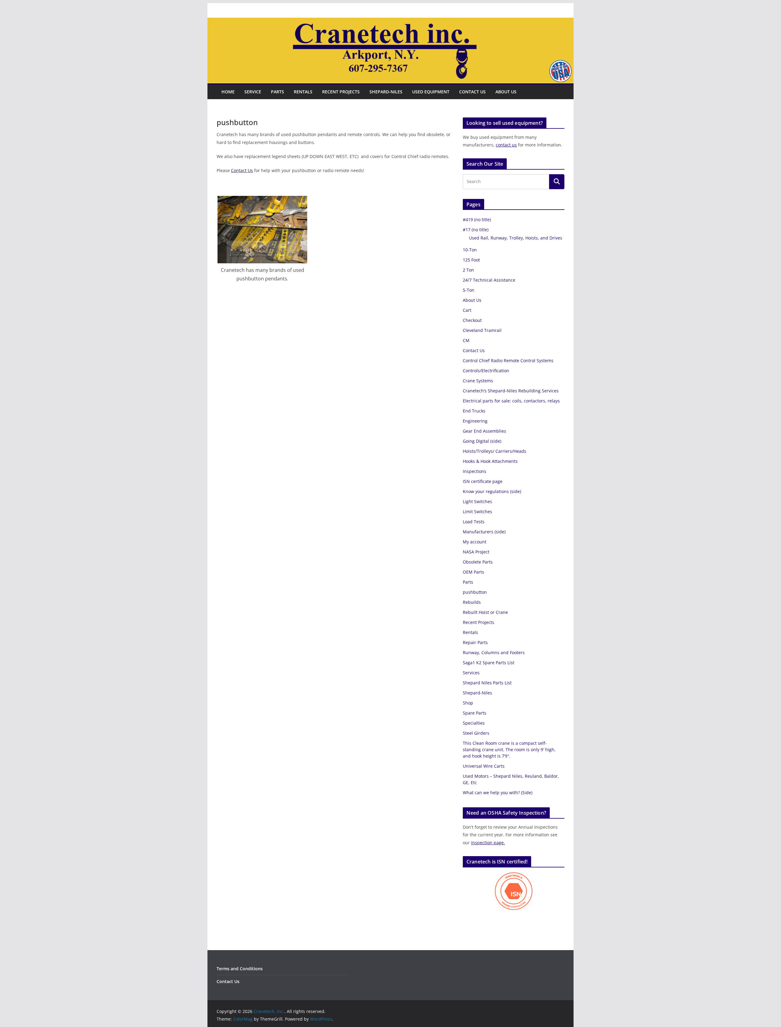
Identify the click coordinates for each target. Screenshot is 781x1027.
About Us (505, 92)
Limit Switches (477, 511)
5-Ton (468, 290)
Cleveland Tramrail (482, 330)
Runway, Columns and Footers (494, 652)
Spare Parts (474, 713)
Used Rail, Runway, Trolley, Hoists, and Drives (515, 238)
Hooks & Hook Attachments (490, 461)
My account (474, 542)
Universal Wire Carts (484, 766)
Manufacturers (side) (484, 532)
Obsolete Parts (478, 562)
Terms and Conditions (240, 968)
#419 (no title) (477, 219)
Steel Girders (476, 733)
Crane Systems (478, 381)
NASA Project (476, 552)
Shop (468, 703)
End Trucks (474, 411)
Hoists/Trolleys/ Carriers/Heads (494, 451)
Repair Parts (475, 642)
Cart (467, 310)
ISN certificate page (482, 481)
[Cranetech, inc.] (390, 22)
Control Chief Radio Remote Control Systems (508, 360)
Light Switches (477, 501)
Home (228, 92)
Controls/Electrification (486, 370)
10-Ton (470, 250)
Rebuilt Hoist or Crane (485, 612)
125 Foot (471, 260)
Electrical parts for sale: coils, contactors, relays (511, 401)
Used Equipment (430, 92)
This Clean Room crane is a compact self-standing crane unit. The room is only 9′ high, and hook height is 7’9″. (509, 749)
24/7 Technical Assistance (489, 280)
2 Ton (468, 270)
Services (471, 673)
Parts (277, 92)
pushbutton (475, 592)
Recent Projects (341, 92)
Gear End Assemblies (484, 431)
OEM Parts (473, 572)
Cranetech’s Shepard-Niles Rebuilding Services (511, 391)
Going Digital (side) (482, 441)
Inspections (474, 471)
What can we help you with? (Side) (497, 792)
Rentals (303, 92)
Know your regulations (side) (492, 491)
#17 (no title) (475, 229)
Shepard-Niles (385, 92)
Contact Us (472, 92)
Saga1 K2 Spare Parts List (488, 662)
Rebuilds (472, 602)
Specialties (474, 723)
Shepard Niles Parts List (487, 683)
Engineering (475, 421)
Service (252, 92)
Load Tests (473, 521)
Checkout (472, 320)
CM (466, 340)
